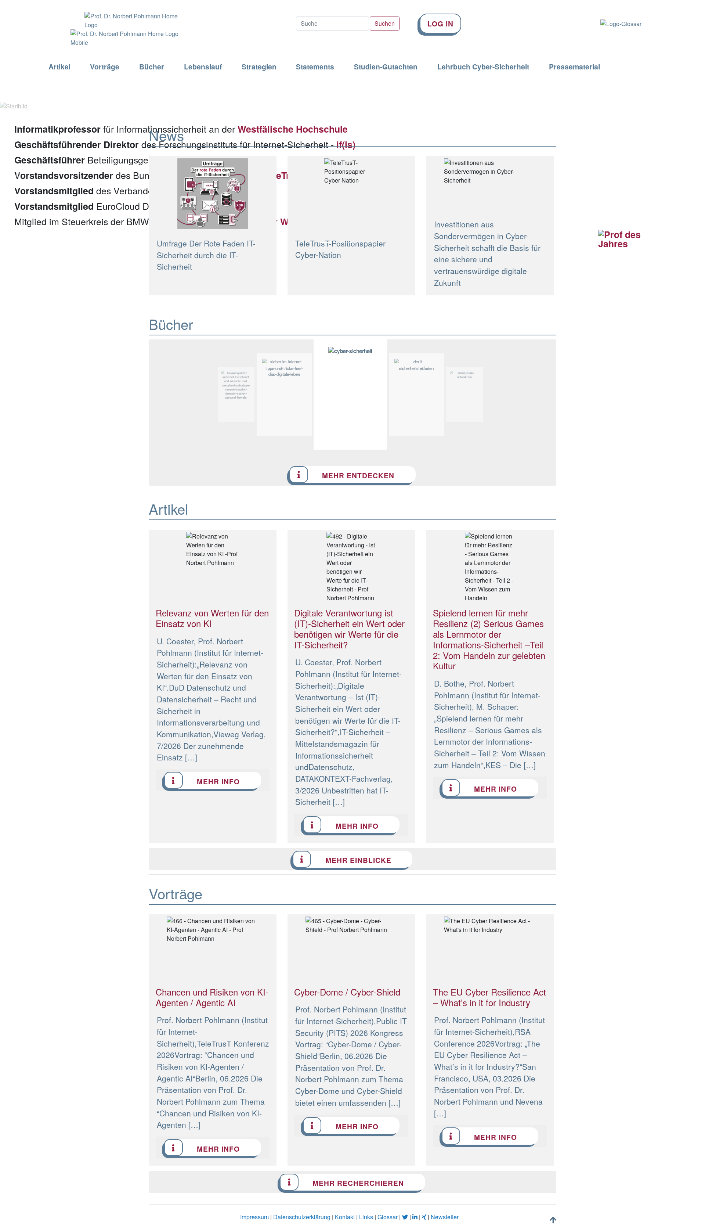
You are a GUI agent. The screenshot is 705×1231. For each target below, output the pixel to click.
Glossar (387, 1217)
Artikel (59, 67)
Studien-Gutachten (385, 67)
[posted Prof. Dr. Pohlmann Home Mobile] (121, 38)
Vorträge (104, 67)
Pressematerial (574, 67)
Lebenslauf (203, 67)
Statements (315, 67)
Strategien (259, 67)
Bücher (151, 67)
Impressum (254, 1217)
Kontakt (345, 1217)
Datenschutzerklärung (301, 1217)
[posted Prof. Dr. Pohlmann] (121, 14)
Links (366, 1217)
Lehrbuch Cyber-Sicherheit (483, 67)
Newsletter (445, 1217)
